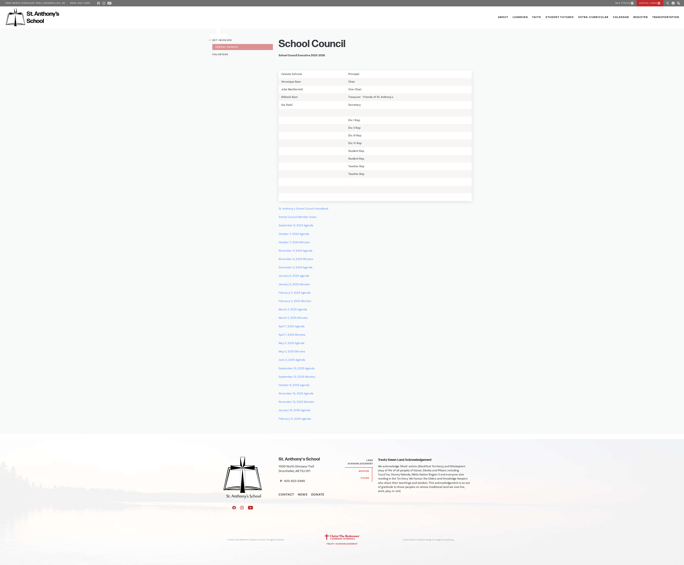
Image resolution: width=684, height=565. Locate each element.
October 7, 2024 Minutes (294, 242)
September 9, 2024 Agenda (296, 225)
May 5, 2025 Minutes (292, 351)
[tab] (359, 462)
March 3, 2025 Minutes (293, 318)
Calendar (621, 17)
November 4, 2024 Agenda (295, 250)
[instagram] (242, 508)
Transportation (665, 17)
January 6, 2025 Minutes (294, 284)
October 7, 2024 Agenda (294, 234)
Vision (365, 478)
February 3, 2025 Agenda (294, 293)
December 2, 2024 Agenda (295, 267)
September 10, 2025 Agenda (297, 368)
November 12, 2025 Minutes (296, 402)
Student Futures (560, 17)
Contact (286, 494)
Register (640, 17)
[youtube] (250, 508)
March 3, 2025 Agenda (293, 309)
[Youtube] (109, 3)
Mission (364, 471)
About (503, 17)
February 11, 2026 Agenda (295, 419)
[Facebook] (98, 3)
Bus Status (624, 3)
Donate (317, 494)
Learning (520, 17)
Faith (536, 17)
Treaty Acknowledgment (342, 544)
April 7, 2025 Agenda (292, 326)
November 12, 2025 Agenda (296, 393)
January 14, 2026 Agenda (294, 410)
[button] (650, 3)
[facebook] (234, 508)
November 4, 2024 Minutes (296, 259)
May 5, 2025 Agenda (291, 343)
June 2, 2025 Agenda (292, 360)
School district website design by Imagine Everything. (428, 539)
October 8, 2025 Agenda (294, 385)
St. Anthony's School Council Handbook (303, 208)
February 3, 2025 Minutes (295, 301)
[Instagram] (104, 3)
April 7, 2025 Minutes (292, 335)
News (302, 494)
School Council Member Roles (298, 217)
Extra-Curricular (593, 17)
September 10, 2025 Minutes (297, 377)
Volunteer (220, 54)
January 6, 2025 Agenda (294, 276)
